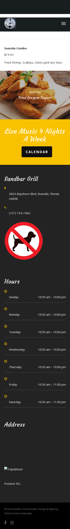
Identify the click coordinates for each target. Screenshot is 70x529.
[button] (63, 23)
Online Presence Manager (18, 513)
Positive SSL (12, 483)
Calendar (37, 151)
